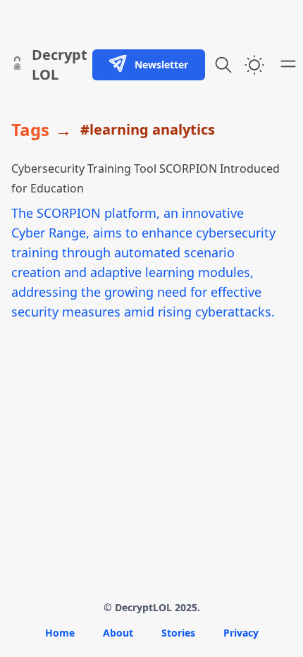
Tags (30, 129)
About (118, 632)
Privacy (241, 632)
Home (60, 632)
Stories (178, 632)
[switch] (254, 65)
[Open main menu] (288, 63)
